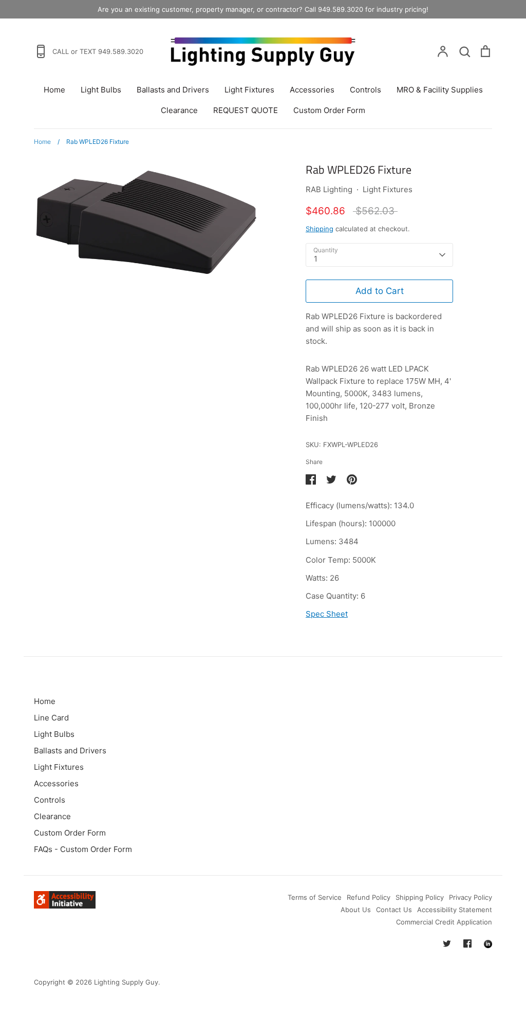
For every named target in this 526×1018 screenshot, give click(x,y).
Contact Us (394, 909)
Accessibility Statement (454, 909)
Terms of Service (315, 897)
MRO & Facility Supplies (440, 90)
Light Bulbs (101, 90)
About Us (356, 909)
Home (54, 90)
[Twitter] (447, 943)
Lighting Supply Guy (126, 982)
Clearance (179, 110)
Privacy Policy (470, 897)
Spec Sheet (327, 614)
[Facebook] (467, 943)
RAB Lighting (329, 189)
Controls (365, 90)
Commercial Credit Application (444, 922)
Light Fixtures (249, 90)
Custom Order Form (329, 110)
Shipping (319, 229)
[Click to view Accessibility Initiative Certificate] (65, 906)
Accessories (312, 90)
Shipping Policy (420, 897)
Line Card (51, 718)
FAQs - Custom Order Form (83, 849)
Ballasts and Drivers (173, 90)
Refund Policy (368, 897)
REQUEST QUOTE (245, 110)
